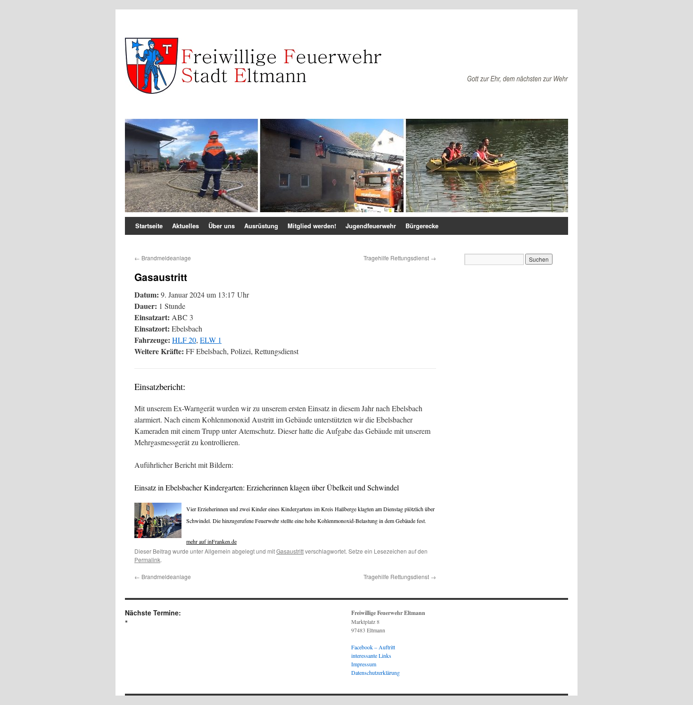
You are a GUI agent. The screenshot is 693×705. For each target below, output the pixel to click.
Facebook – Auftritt (373, 647)
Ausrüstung (261, 225)
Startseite (149, 225)
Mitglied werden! (312, 225)
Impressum (363, 664)
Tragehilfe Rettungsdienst (399, 258)
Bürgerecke (421, 225)
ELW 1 (211, 340)
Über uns (221, 225)
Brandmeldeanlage (162, 258)
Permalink (147, 560)
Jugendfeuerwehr (371, 225)
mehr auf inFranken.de (211, 541)
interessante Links (371, 655)
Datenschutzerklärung (375, 672)
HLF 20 (184, 340)
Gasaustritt (290, 551)
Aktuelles (185, 225)
